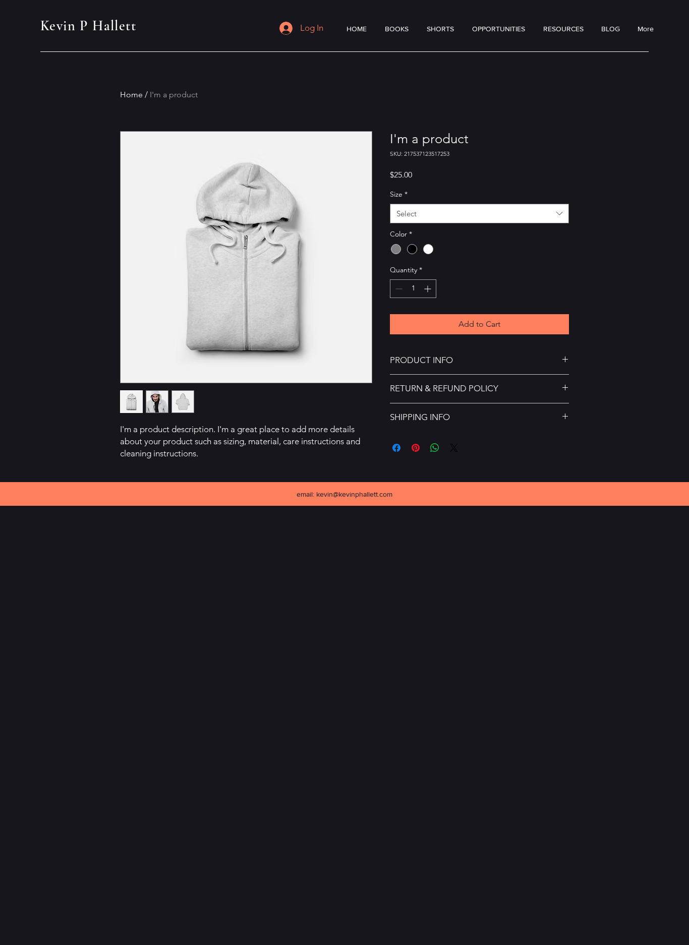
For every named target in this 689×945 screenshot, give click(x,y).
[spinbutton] (413, 289)
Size (399, 194)
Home (131, 94)
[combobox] (479, 213)
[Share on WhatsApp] (435, 448)
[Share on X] (454, 448)
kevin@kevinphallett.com (354, 494)
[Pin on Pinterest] (416, 448)
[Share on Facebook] (396, 448)
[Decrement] (397, 289)
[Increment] (428, 289)
